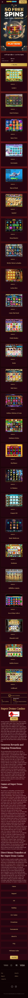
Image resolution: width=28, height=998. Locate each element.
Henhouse (14, 563)
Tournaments (14, 929)
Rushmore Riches (14, 438)
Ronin (14, 363)
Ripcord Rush (14, 188)
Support (14, 893)
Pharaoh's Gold (14, 638)
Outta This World (14, 313)
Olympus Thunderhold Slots (17, 701)
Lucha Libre (14, 288)
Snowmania (14, 163)
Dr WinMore (14, 488)
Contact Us (3, 979)
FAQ (14, 943)
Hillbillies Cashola (14, 588)
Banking (14, 908)
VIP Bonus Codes (14, 950)
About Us (14, 936)
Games (14, 886)
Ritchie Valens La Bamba (14, 263)
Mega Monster (14, 238)
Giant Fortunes (14, 113)
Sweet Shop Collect (14, 613)
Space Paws (14, 138)
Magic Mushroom (14, 538)
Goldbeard (14, 688)
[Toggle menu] (2, 2)
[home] (11, 3)
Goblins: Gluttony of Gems (14, 413)
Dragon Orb (14, 513)
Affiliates (16, 976)
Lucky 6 (14, 88)
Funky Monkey (14, 338)
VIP (14, 900)
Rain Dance (14, 388)
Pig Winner (14, 463)
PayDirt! (14, 213)
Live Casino (14, 915)
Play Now (23, 2)
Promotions (14, 922)
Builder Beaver (14, 663)
